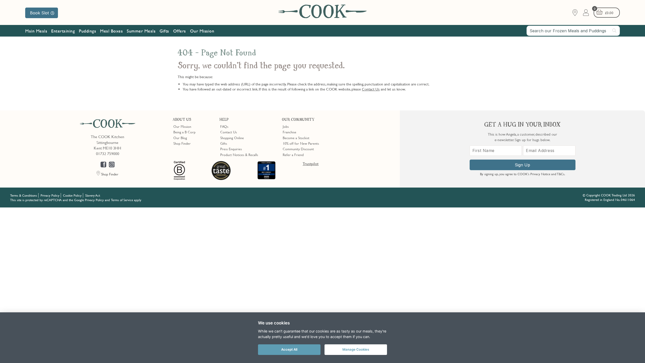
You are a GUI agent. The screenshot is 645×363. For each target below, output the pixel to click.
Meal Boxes (111, 31)
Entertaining (63, 31)
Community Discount (298, 148)
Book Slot (39, 12)
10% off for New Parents (301, 143)
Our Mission (202, 31)
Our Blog (180, 137)
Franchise (289, 132)
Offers (179, 31)
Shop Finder (182, 143)
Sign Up (522, 164)
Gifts (164, 31)
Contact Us (371, 89)
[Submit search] (614, 30)
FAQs (224, 126)
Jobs (286, 126)
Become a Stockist (296, 137)
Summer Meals (141, 31)
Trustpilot (310, 163)
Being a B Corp (184, 132)
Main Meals (36, 31)
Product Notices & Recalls (239, 154)
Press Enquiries (231, 148)
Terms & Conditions (23, 195)
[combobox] (573, 30)
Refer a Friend (293, 154)
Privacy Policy (50, 195)
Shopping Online (232, 137)
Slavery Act (92, 195)
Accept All (289, 349)
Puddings (87, 31)
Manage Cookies (355, 349)
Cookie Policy (72, 195)
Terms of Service (122, 200)
